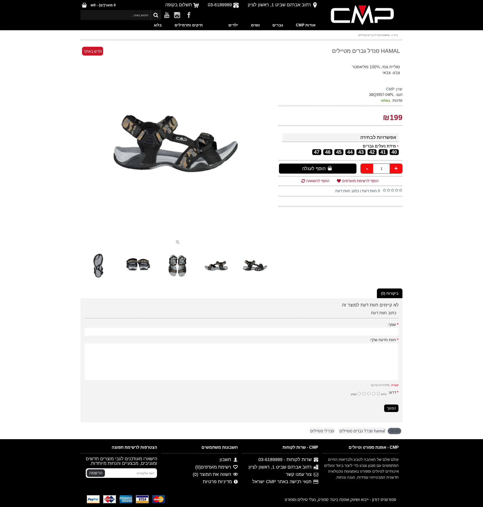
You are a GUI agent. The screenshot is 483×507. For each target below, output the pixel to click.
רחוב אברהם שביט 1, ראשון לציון (280, 467)
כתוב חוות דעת (347, 191)
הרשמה (95, 473)
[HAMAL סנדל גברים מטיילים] (177, 141)
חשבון (225, 459)
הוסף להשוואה (318, 181)
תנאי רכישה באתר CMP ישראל (281, 481)
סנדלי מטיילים (322, 431)
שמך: (392, 324)
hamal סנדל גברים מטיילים (362, 431)
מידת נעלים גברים (379, 146)
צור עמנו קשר (299, 474)
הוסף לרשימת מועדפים (360, 181)
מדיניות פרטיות (217, 481)
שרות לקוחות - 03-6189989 (285, 459)
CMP (390, 89)
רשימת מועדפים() (213, 467)
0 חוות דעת (371, 191)
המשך (391, 408)
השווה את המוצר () (212, 474)
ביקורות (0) (389, 293)
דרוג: (392, 392)
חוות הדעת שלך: (383, 340)
